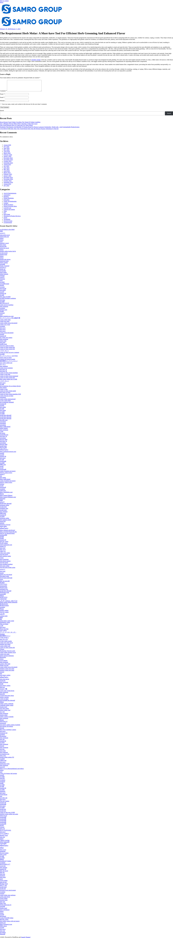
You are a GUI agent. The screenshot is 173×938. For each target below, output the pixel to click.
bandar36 (2, 680)
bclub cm (2, 269)
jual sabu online (4, 708)
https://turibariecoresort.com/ (8, 451)
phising (2, 484)
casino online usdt (5, 646)
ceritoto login (3, 616)
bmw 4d (2, 828)
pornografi (3, 487)
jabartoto (2, 279)
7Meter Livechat (4, 840)
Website (2, 100)
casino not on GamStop (6, 305)
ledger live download (6, 574)
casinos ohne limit (5, 664)
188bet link (3, 760)
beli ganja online (4, 566)
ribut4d (2, 728)
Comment (3, 91)
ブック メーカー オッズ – (8, 632)
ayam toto (3, 866)
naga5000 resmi (4, 283)
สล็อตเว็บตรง (4, 449)
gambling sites (4, 508)
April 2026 (7, 151)
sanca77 (2, 502)
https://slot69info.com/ (6, 492)
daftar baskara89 (4, 842)
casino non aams (4, 654)
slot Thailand (3, 511)
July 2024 (6, 185)
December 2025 (8, 158)
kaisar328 (2, 521)
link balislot (3, 387)
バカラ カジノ (4, 350)
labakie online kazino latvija (8, 251)
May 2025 (6, 169)
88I (1, 619)
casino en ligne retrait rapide (8, 391)
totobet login (3, 254)
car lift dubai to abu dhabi (7, 229)
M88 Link (3, 464)
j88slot (2, 595)
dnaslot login (3, 587)
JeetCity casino (4, 612)
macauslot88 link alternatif (7, 700)
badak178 (3, 546)
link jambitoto (4, 366)
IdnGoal (2, 687)
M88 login (3, 513)
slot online (3, 407)
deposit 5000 (3, 439)
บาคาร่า (2, 233)
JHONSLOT (3, 721)
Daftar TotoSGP (4, 266)
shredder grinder (36, 60)
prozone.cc (3, 267)
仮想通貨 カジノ (5, 635)
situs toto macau (4, 679)
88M (1, 617)
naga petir (3, 750)
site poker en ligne (5, 392)
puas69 (2, 292)
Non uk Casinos (4, 801)
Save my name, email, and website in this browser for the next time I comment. (24, 104)
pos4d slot (3, 888)
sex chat (2, 712)
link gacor (3, 549)
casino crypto (4, 389)
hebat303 (2, 498)
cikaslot (2, 827)
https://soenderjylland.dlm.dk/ (8, 531)
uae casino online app (6, 362)
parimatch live (4, 589)
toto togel (2, 342)
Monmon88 (3, 447)
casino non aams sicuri (6, 642)
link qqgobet (3, 867)
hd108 (2, 825)
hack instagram (4, 559)
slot (1, 476)
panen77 (2, 474)
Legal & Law (7, 208)
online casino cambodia (6, 703)
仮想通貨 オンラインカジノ (9, 361)
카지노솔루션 (4, 833)
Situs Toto (3, 755)
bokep (2, 238)
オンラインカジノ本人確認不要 (10, 318)
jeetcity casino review (6, 472)
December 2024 (8, 177)
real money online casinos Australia (10, 725)
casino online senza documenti (8, 323)
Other (5, 211)
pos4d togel (3, 887)
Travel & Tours (8, 221)
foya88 (2, 295)
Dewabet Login (4, 576)
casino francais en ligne (6, 395)
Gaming (6, 203)
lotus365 (2, 694)
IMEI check (3, 926)
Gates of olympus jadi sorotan (8, 773)
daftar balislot (4, 428)
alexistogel (3, 916)
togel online (3, 272)
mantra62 (2, 791)
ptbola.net (3, 922)
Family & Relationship (10, 201)
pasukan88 (3, 461)
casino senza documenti (6, 332)
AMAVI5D (3, 599)
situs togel (3, 877)
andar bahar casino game (7, 621)
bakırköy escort (4, 243)
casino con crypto (5, 324)
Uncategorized (8, 222)
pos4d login (3, 446)
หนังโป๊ (2, 614)
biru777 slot (3, 885)
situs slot (2, 837)
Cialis (1, 431)
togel (1, 879)
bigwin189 (3, 288)
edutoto (2, 523)
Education (6, 199)
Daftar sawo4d (4, 665)
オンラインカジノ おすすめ (9, 356)
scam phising (3, 660)
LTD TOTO (3, 584)
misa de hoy (3, 882)
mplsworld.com (4, 236)
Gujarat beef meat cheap (7, 695)
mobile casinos (4, 610)
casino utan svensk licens (7, 690)
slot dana (2, 300)
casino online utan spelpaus (7, 895)
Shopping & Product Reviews (12, 216)
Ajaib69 (2, 759)
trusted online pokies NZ (7, 757)
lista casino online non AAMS (8, 379)
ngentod (2, 313)
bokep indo (3, 341)
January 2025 (7, 176)
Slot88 (2, 311)
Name (2, 94)
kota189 (2, 778)
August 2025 (7, 164)
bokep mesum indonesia (7, 655)
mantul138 (3, 293)
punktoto (2, 781)
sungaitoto (3, 397)
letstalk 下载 (3, 689)
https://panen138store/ (6, 495)
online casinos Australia (6, 716)
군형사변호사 (4, 637)
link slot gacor (4, 871)
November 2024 (8, 179)
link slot (2, 872)
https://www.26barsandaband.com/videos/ (12, 768)
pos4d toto (3, 809)
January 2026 (7, 156)
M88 (1, 231)
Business (6, 196)
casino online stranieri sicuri (8, 652)
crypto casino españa (6, 641)
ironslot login (3, 900)
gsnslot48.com (4, 434)
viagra (2, 557)
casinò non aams (4, 321)
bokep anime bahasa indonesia (8, 602)
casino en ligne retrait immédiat (9, 372)
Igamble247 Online (5, 861)
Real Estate (7, 214)
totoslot (2, 672)
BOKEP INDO (4, 605)
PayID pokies (4, 543)
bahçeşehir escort (5, 235)
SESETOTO (3, 597)
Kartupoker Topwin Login (7, 651)
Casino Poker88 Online (6, 918)
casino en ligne (4, 699)
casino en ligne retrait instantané (9, 376)
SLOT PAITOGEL (5, 830)
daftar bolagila (4, 274)
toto (1, 796)
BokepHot (3, 657)
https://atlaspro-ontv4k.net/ (7, 530)
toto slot (2, 739)
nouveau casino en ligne (7, 345)
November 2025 (8, 159)
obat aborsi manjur (5, 561)
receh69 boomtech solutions (8, 298)
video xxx (3, 551)
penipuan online (4, 505)
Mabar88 (2, 934)
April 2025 (7, 171)
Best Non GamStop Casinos (8, 729)
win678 (2, 277)
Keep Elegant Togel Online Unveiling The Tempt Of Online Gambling (20, 122)
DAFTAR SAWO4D (6, 578)
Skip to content (4, 1)
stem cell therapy (5, 909)
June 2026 (6, 148)
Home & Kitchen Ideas (10, 206)
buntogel (2, 875)
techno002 (3, 270)
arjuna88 (2, 264)
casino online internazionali (7, 399)
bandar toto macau (5, 259)
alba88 (2, 536)
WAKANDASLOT (5, 905)
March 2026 (7, 153)
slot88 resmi (3, 344)
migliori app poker (5, 644)
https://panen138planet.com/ (8, 497)
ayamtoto (2, 780)
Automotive (7, 195)
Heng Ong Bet (4, 629)
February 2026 (8, 154)
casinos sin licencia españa (7, 359)
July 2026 (6, 146)
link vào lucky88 (5, 581)
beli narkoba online (5, 519)
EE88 (1, 684)
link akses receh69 (5, 296)
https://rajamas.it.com (6, 924)
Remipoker (3, 736)
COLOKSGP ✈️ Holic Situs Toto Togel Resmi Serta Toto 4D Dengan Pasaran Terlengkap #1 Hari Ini (29, 128)
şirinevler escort (4, 248)
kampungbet (3, 586)
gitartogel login (4, 261)
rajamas (2, 893)
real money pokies (5, 675)
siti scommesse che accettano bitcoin (10, 386)
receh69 (2, 282)
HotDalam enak (4, 592)
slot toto (2, 749)
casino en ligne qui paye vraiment (9, 352)
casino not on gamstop (6, 368)
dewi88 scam (3, 420)
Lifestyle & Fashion (9, 209)
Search (2, 110)
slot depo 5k (3, 369)
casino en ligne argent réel (7, 347)
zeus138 (2, 767)
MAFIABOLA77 (5, 864)
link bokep (3, 245)
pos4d (1, 466)
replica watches (4, 697)
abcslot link (3, 246)
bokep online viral (5, 710)
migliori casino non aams (7, 668)
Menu (1, 2)
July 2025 (6, 166)
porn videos (3, 630)
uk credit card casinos (6, 337)
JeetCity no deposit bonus (7, 533)
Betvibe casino (4, 919)
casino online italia (5, 319)
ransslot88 (3, 594)
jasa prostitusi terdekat (6, 564)
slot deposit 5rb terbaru (6, 726)
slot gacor (2, 328)
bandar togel (3, 707)
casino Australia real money (8, 471)
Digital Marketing (9, 198)
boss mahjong (4, 752)
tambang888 (3, 535)
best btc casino (4, 541)
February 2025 (8, 174)
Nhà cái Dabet (4, 624)
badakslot (2, 851)
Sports (5, 217)
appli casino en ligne (6, 357)
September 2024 (8, 182)
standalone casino (5, 622)
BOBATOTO (4, 604)
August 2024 (7, 184)
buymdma (3, 932)
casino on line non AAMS (7, 812)
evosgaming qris (4, 754)
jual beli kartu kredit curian (7, 567)
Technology (7, 219)
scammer (2, 308)
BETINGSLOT (4, 303)
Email (2, 97)
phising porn (3, 309)
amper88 (2, 906)
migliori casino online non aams (9, 814)
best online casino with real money (10, 921)
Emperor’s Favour (5, 524)
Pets (5, 212)
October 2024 (7, 180)
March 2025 (7, 172)
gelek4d (2, 275)
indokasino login (4, 763)
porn (1, 241)
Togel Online (3, 880)
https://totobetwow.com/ (7, 316)
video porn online (5, 553)
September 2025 (8, 163)
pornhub (2, 734)
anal (1, 772)
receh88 (2, 301)
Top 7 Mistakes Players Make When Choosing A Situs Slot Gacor (18, 123)
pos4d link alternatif (5, 415)
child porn (3, 490)
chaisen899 (3, 843)
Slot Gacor (3, 849)
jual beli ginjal (4, 554)
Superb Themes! (25, 937)
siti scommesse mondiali (7, 402)
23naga (2, 649)
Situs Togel (3, 854)
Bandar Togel (4, 835)
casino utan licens (5, 897)
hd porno (2, 433)
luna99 (2, 285)
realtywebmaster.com (6, 544)
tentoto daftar (3, 715)
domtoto (2, 634)
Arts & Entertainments (10, 193)
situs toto (2, 874)
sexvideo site (3, 798)
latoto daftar (3, 526)
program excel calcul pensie (8, 890)
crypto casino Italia (5, 400)
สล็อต (2, 848)
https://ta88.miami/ (5, 426)
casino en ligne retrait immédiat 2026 (10, 394)
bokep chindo (4, 262)
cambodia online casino (6, 705)
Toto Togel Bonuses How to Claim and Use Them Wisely (16, 125)
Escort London (4, 853)
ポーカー (3, 364)
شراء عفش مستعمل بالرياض (8, 600)
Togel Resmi (3, 794)
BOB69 (2, 582)
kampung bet (3, 733)
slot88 (1, 783)
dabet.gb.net (3, 815)
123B (1, 625)
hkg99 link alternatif (5, 503)
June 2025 (6, 167)
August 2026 (7, 145)
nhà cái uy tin (4, 639)
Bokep (2, 494)
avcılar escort (3, 253)
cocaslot (2, 287)
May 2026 (6, 150)
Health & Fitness (8, 204)
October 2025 (7, 161)
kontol (2, 573)
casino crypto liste (5, 374)
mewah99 (3, 290)
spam (1, 579)
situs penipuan (4, 306)
